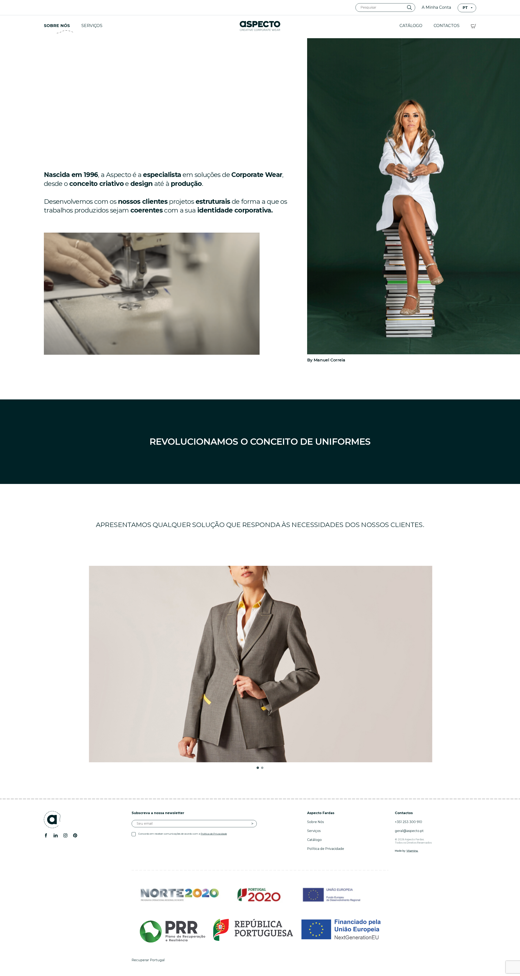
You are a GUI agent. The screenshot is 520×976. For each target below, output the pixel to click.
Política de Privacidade (214, 833)
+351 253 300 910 (408, 822)
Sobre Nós (57, 25)
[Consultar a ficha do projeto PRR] (260, 929)
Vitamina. (412, 850)
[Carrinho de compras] (473, 26)
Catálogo (411, 25)
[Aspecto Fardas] (260, 26)
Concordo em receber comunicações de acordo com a (182, 833)
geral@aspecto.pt (409, 831)
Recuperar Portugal (148, 960)
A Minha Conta (436, 7)
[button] (258, 768)
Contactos (446, 25)
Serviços (91, 25)
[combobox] (467, 8)
